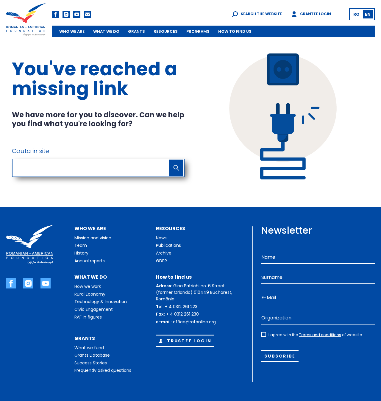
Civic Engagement (93, 309)
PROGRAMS (198, 31)
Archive (163, 253)
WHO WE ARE (72, 31)
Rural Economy (89, 294)
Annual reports (89, 261)
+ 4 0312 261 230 (182, 314)
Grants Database (92, 355)
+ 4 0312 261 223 (181, 307)
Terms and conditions (320, 335)
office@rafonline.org (194, 322)
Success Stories (90, 363)
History (81, 253)
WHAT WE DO (106, 31)
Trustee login (189, 341)
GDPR (161, 261)
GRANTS (136, 31)
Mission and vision (92, 238)
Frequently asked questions (102, 370)
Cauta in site (30, 151)
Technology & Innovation (100, 302)
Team (80, 245)
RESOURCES (166, 31)
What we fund (89, 348)
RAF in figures (88, 317)
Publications (168, 245)
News (161, 238)
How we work (87, 286)
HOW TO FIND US (235, 31)
